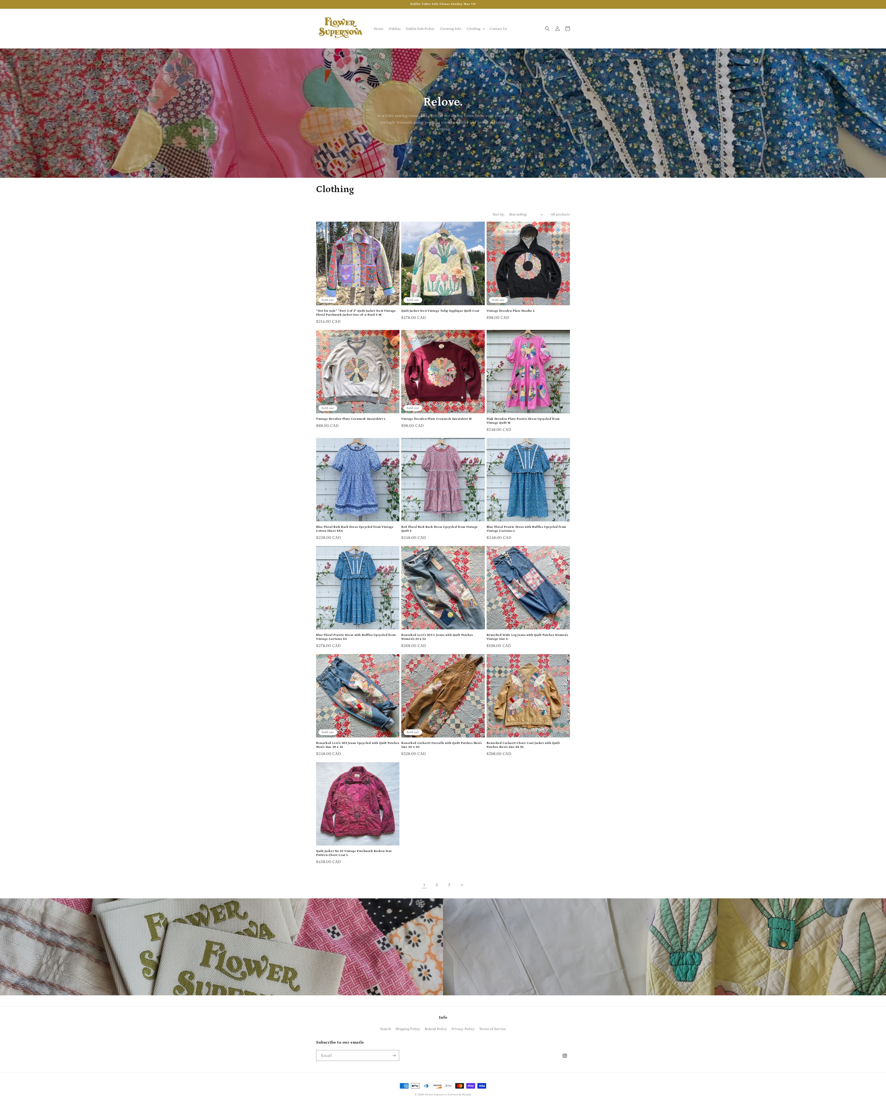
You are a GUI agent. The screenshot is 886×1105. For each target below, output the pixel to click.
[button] (475, 28)
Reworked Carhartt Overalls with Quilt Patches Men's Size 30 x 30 (441, 745)
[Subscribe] (394, 1055)
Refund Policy (436, 1029)
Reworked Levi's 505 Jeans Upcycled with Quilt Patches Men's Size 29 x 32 (357, 745)
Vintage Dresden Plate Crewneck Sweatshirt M (436, 419)
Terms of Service (492, 1029)
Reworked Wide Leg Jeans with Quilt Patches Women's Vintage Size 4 (527, 637)
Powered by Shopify (459, 1094)
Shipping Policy (407, 1029)
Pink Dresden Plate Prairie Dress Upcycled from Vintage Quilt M (523, 421)
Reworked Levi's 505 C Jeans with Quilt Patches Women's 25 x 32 (437, 637)
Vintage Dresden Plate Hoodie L (511, 311)
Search (385, 1029)
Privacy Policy (463, 1029)
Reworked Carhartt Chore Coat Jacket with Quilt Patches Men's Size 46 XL (523, 745)
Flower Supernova (436, 1094)
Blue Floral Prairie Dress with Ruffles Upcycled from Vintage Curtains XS (356, 637)
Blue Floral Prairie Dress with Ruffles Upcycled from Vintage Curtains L (526, 529)
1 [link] (424, 884)
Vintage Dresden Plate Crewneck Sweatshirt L (351, 419)
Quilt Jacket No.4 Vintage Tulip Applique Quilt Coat (440, 311)
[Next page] (462, 885)
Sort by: (499, 214)
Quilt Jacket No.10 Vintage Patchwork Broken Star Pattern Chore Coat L (354, 853)
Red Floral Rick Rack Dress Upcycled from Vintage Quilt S (439, 529)
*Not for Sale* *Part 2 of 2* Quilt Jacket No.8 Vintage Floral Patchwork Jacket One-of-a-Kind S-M (356, 313)
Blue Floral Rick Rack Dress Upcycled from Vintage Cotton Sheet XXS (354, 529)
